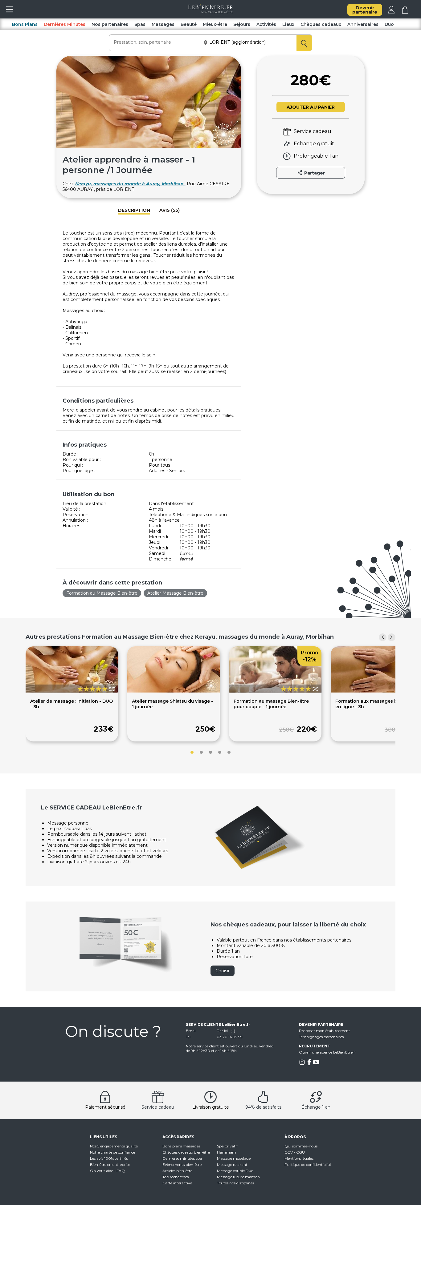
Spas (139, 24)
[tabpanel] (72, 693)
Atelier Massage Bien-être (175, 593)
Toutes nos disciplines (235, 1183)
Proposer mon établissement (324, 1030)
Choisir (222, 971)
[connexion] (391, 12)
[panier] (405, 12)
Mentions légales (298, 1158)
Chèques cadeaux (320, 24)
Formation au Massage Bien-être (101, 593)
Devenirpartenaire (364, 10)
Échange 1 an (315, 1107)
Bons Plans (25, 24)
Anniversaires (362, 24)
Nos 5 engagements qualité (114, 1146)
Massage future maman (238, 1177)
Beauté (189, 24)
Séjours (241, 24)
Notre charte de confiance (112, 1152)
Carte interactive (177, 1183)
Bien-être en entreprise (110, 1164)
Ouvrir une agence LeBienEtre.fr (327, 1052)
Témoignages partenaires (321, 1036)
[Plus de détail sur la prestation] (173, 691)
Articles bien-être (177, 1170)
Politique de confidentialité (307, 1164)
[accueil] (210, 11)
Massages (163, 24)
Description (134, 210)
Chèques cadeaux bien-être (186, 1152)
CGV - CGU (294, 1152)
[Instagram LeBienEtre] (302, 1064)
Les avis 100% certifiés (109, 1158)
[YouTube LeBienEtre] (316, 1064)
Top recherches (175, 1177)
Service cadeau (157, 1107)
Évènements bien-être (182, 1164)
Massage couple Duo (235, 1170)
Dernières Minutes (64, 24)
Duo (389, 24)
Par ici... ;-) (226, 1030)
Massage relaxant (232, 1164)
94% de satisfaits (263, 1107)
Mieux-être (215, 24)
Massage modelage (234, 1158)
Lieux (288, 24)
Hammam (226, 1152)
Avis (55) (169, 210)
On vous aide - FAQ (107, 1170)
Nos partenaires (110, 24)
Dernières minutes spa (182, 1158)
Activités (266, 24)
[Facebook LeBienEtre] (309, 1064)
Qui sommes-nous (300, 1146)
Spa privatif (227, 1146)
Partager (314, 173)
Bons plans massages (181, 1146)
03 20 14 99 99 (230, 1036)
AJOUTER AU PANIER (311, 107)
